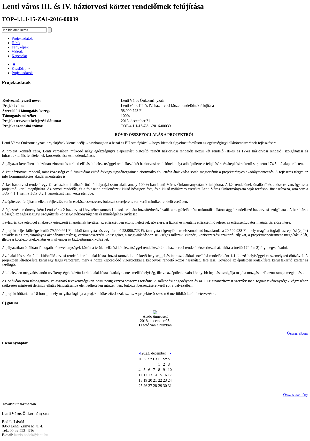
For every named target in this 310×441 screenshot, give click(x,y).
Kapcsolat (19, 56)
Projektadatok (22, 38)
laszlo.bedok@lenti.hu (31, 435)
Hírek (16, 43)
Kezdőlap (19, 68)
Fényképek (20, 47)
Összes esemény (295, 395)
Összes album (297, 333)
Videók (17, 51)
